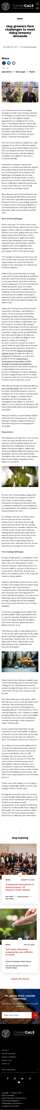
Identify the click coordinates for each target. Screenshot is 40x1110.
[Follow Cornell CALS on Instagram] (15, 1078)
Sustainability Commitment (12, 1103)
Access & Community (9, 1057)
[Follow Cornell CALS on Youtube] (19, 1082)
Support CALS (7, 1060)
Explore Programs (8, 1053)
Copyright (5, 1093)
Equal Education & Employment (14, 1098)
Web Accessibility (8, 1095)
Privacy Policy (17, 1093)
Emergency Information (10, 1106)
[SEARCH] (37, 4)
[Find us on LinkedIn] (22, 1078)
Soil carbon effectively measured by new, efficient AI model (19, 952)
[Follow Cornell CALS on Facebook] (7, 1078)
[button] (37, 8)
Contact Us (6, 1064)
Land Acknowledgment (10, 1101)
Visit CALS (5, 1050)
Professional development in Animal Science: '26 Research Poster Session (20, 887)
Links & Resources (8, 1069)
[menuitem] (37, 4)
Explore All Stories (20, 979)
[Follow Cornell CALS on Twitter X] (30, 1078)
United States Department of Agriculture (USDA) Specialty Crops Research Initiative (16, 361)
